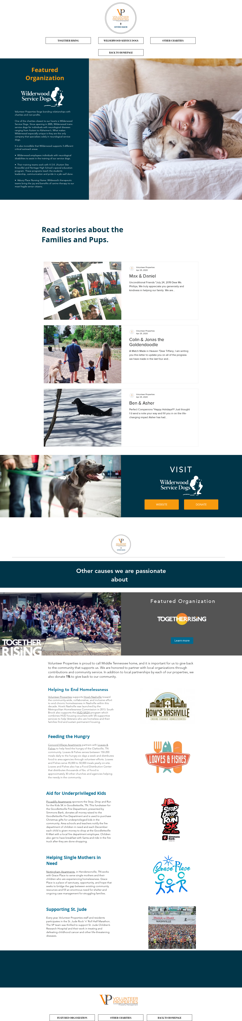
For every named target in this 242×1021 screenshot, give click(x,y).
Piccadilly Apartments (58, 801)
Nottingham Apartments (60, 871)
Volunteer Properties (60, 697)
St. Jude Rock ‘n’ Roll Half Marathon (89, 921)
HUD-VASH (83, 712)
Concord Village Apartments (64, 744)
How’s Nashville (93, 697)
